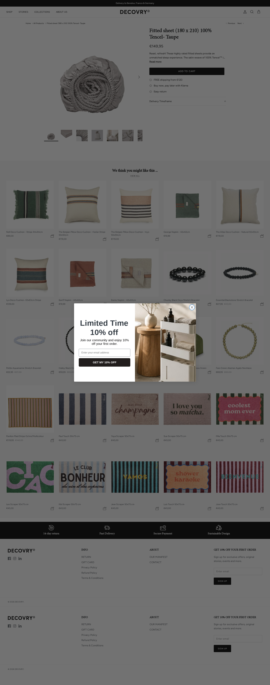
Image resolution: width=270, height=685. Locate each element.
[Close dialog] (192, 307)
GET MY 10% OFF (104, 362)
